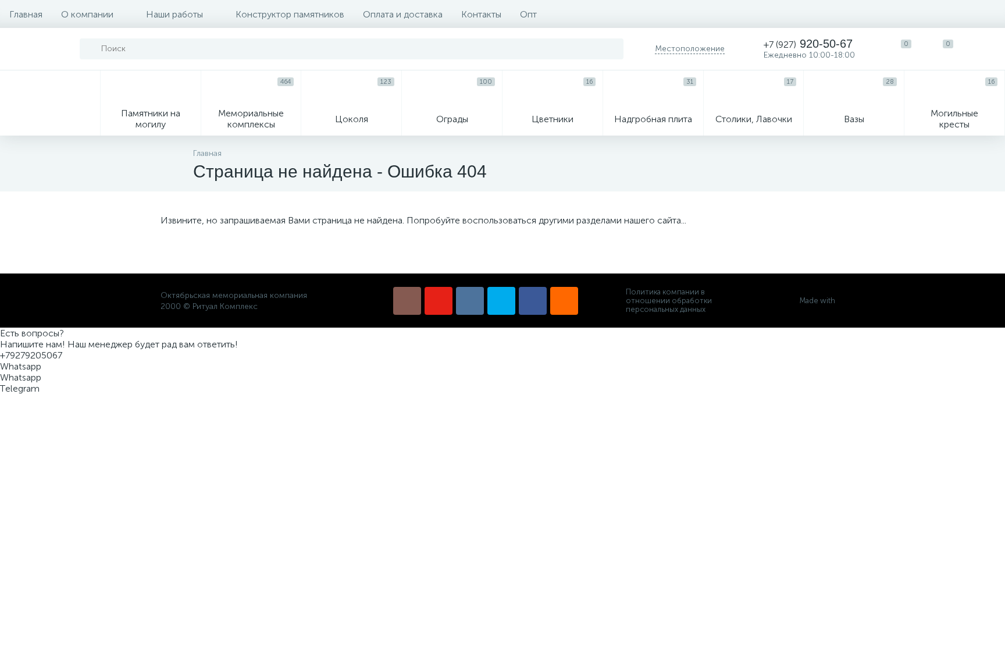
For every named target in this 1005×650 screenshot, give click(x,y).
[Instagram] (407, 301)
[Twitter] (501, 301)
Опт (528, 14)
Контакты (481, 14)
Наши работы (174, 14)
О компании (87, 14)
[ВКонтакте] (470, 301)
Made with (817, 301)
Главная (25, 14)
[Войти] (984, 49)
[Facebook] (533, 301)
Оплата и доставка (403, 14)
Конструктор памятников (290, 14)
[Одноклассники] (564, 301)
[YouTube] (438, 301)
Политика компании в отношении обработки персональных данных (669, 301)
